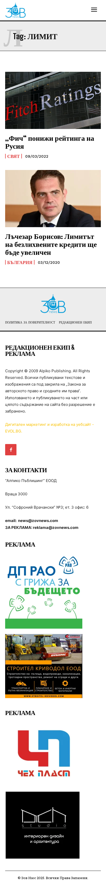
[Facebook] (10, 449)
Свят (13, 156)
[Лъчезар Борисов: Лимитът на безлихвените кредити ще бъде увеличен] (53, 198)
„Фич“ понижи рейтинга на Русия (49, 142)
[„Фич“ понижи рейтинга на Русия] (53, 100)
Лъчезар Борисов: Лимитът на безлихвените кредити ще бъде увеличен (51, 244)
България (19, 262)
